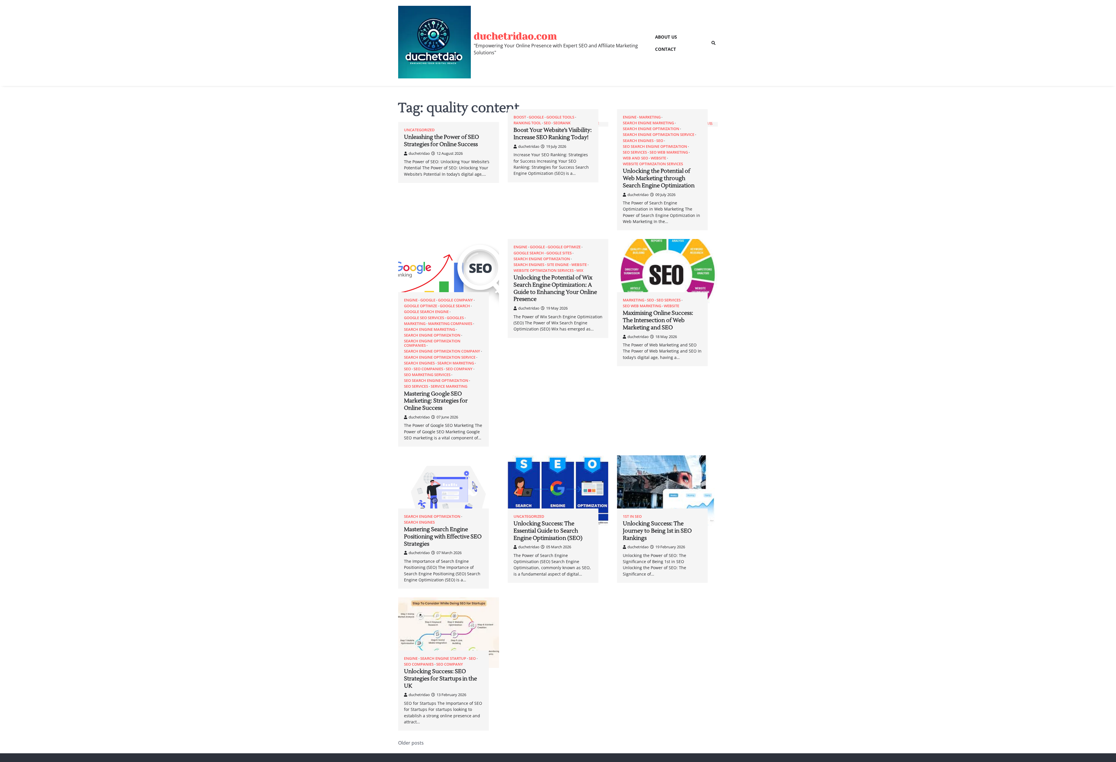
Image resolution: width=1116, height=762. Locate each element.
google (536, 117)
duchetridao (419, 153)
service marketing (449, 386)
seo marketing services (427, 375)
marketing (650, 117)
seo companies (428, 369)
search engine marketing (648, 123)
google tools (560, 117)
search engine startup (443, 658)
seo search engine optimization (655, 146)
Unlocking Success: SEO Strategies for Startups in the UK (440, 678)
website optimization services (653, 164)
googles (455, 318)
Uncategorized (419, 130)
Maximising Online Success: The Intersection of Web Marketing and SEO (658, 320)
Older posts (411, 743)
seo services (635, 152)
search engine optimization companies (432, 343)
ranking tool (527, 123)
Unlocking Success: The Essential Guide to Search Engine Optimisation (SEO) (548, 531)
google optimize (420, 306)
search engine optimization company (442, 351)
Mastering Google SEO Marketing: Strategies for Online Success (436, 401)
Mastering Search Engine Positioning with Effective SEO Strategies (443, 536)
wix (579, 270)
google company (455, 300)
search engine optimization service (658, 134)
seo (547, 123)
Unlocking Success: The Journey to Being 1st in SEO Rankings (657, 531)
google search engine (426, 312)
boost (520, 117)
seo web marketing (669, 152)
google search (455, 306)
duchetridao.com (515, 36)
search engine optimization (651, 129)
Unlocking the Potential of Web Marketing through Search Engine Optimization (659, 178)
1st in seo (632, 516)
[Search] (713, 43)
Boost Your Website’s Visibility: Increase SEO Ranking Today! (553, 134)
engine (629, 117)
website (658, 158)
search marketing (455, 363)
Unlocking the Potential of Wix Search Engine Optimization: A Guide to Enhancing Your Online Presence (555, 288)
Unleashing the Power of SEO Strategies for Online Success (441, 141)
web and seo (635, 158)
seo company (459, 369)
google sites (559, 253)
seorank (561, 123)
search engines (638, 141)
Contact (665, 49)
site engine (558, 265)
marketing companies (450, 323)
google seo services (424, 318)
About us (666, 37)
